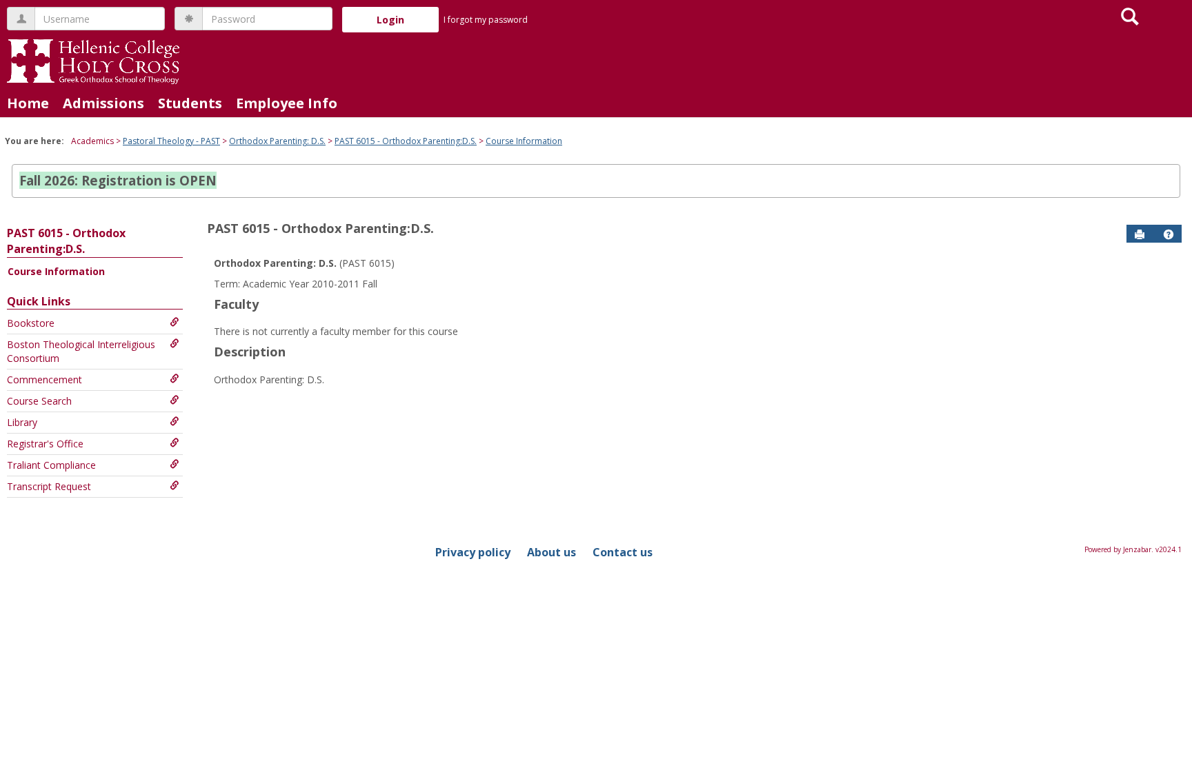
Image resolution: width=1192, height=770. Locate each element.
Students (190, 103)
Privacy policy (472, 552)
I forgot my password (486, 20)
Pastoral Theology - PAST (171, 141)
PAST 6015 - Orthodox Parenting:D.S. (406, 141)
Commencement (44, 379)
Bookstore (30, 323)
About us (551, 552)
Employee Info (286, 103)
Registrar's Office (45, 443)
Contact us (623, 552)
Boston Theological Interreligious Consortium (81, 351)
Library (22, 422)
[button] (1168, 234)
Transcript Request (49, 486)
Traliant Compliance (51, 465)
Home (28, 103)
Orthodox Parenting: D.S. (277, 141)
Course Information (524, 141)
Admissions (103, 103)
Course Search (39, 400)
